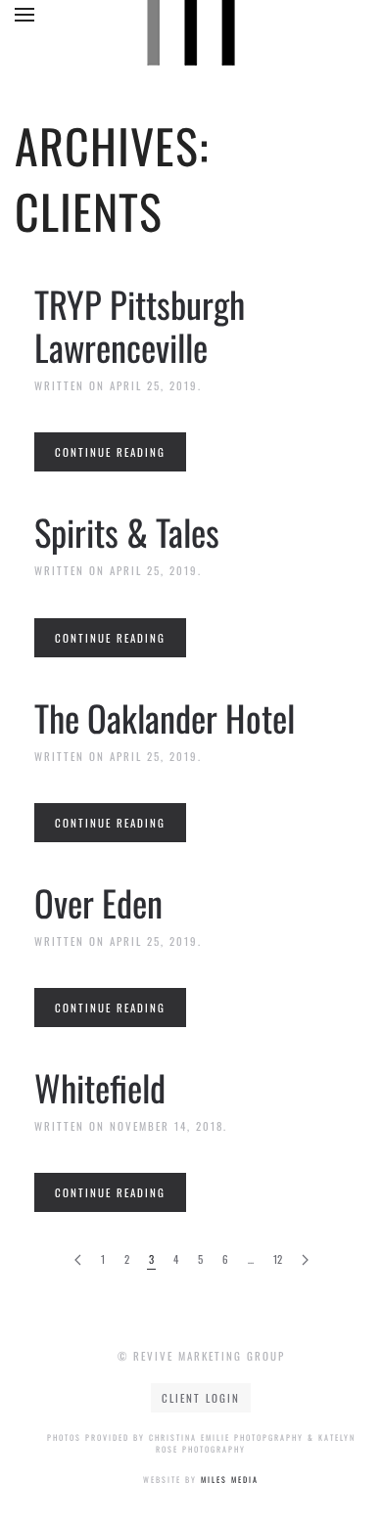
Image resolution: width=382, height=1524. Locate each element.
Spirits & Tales (126, 532)
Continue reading (110, 452)
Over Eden (98, 902)
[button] (24, 14)
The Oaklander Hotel (164, 717)
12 (277, 1259)
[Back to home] (191, 19)
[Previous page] (77, 1260)
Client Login (201, 1398)
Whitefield (100, 1087)
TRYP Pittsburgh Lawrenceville (139, 325)
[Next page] (305, 1260)
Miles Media (230, 1479)
